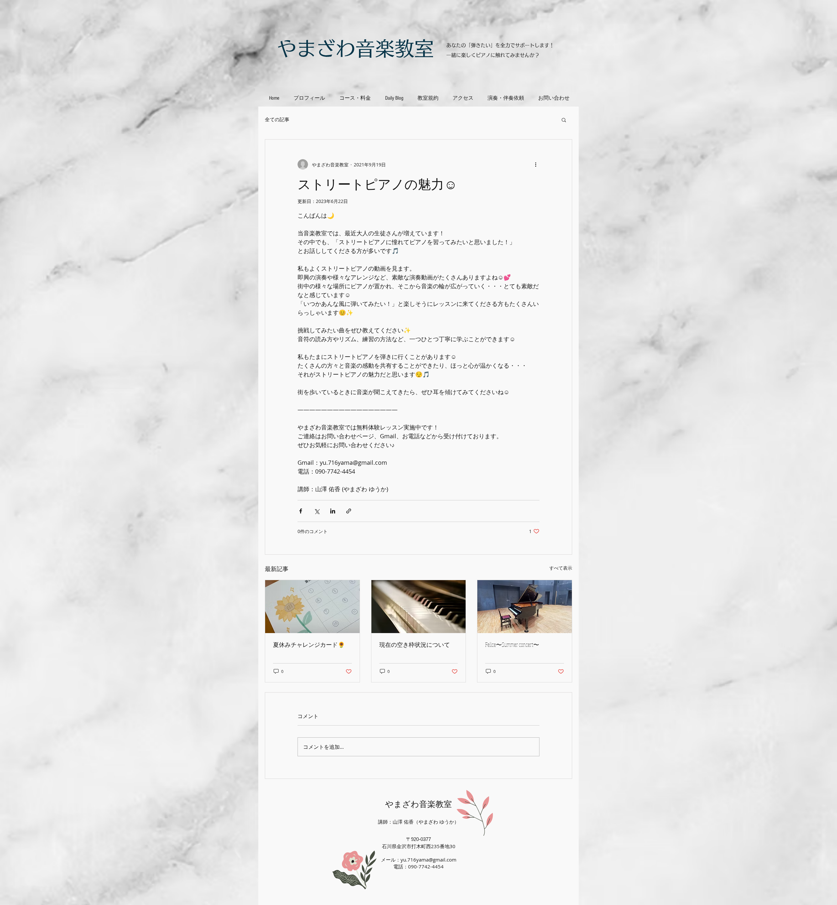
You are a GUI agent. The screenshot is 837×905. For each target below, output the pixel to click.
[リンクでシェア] (349, 511)
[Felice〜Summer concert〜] (524, 606)
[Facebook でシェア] (301, 511)
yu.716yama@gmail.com (428, 859)
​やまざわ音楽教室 (355, 48)
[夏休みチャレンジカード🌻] (312, 606)
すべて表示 (560, 568)
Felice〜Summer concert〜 (512, 644)
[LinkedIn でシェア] (333, 511)
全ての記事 (277, 119)
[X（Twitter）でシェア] (317, 511)
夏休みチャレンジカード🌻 (309, 644)
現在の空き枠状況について (414, 644)
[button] (564, 119)
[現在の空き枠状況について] (418, 606)
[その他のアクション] (535, 164)
